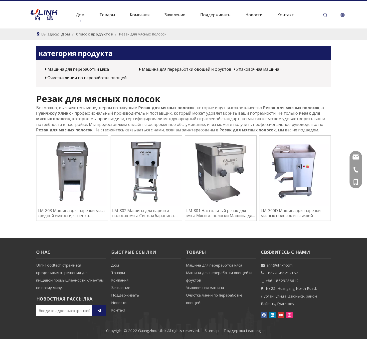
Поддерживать (215, 14)
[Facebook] (264, 315)
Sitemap (212, 330)
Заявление (175, 14)
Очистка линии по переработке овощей (87, 77)
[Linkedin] (272, 315)
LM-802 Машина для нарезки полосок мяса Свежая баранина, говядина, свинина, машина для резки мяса (143, 213)
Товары (107, 14)
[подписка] (99, 310)
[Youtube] (281, 315)
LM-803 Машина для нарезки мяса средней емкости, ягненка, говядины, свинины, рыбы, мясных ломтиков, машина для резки (71, 213)
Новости (253, 14)
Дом (80, 14)
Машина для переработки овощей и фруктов (186, 69)
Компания (140, 14)
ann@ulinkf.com (280, 265)
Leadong (253, 330)
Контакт (285, 14)
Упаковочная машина (257, 69)
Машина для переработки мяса (78, 69)
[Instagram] (289, 315)
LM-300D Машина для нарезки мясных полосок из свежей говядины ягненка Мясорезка (291, 213)
